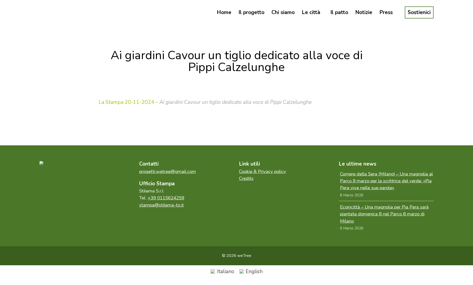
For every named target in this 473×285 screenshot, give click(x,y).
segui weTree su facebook (49, 179)
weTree (61, 12)
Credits (246, 178)
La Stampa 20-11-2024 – (128, 102)
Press (386, 12)
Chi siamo (283, 12)
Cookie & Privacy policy (262, 171)
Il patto (339, 12)
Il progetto (251, 12)
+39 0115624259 (166, 198)
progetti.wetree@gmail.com (167, 171)
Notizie (363, 12)
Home (224, 12)
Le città (311, 12)
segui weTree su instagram (70, 179)
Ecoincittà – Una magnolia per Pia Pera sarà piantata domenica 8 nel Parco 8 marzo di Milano (384, 214)
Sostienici (419, 12)
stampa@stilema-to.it (161, 205)
